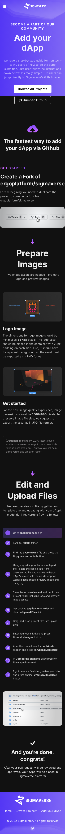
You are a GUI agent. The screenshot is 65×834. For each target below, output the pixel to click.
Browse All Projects (32, 89)
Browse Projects (26, 811)
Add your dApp (51, 811)
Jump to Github (34, 100)
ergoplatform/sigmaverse (17, 200)
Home (8, 811)
